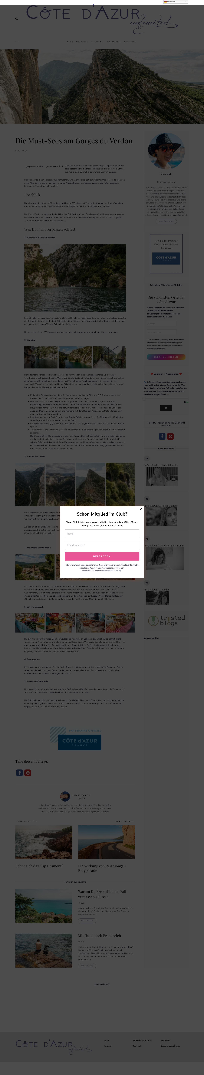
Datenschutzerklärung (111, 570)
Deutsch (171, 2)
